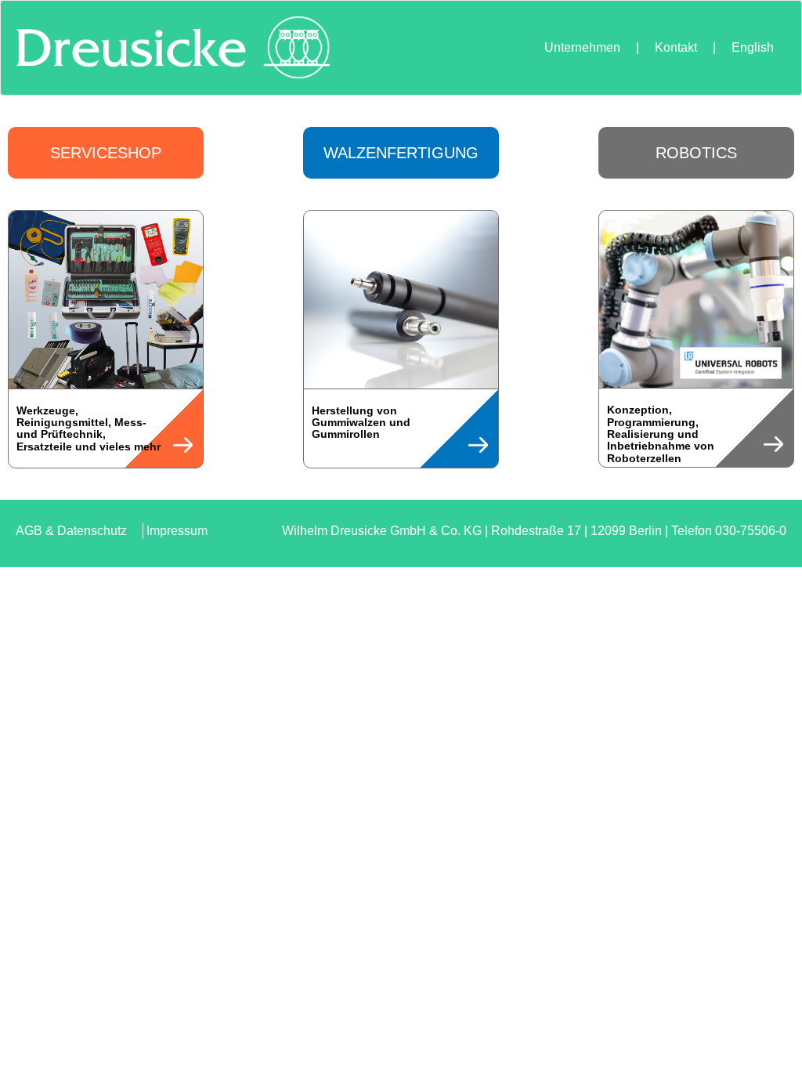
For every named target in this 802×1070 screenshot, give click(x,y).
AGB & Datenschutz (71, 530)
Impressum (177, 530)
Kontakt (676, 47)
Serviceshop (105, 152)
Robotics (696, 152)
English (753, 47)
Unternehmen (582, 47)
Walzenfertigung (401, 152)
